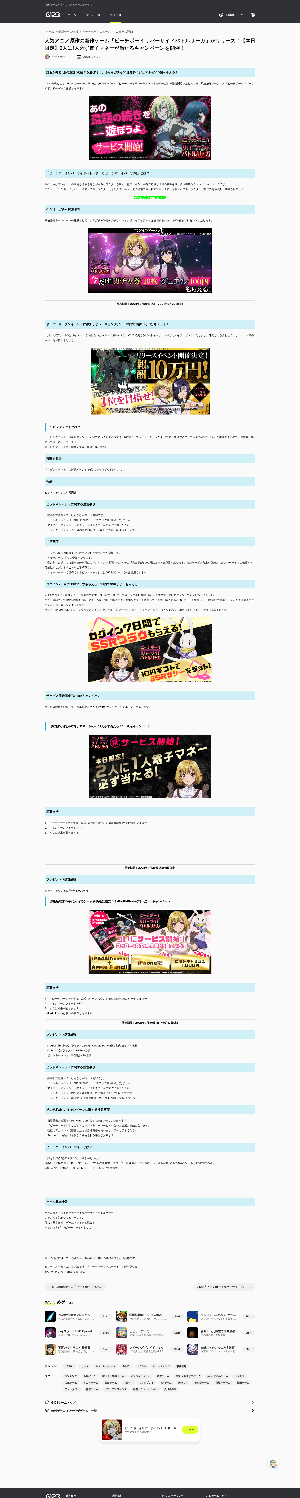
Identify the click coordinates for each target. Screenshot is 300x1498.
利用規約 (117, 1495)
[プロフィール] (252, 14)
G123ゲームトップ (216, 1495)
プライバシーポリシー (171, 1495)
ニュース (115, 15)
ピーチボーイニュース (96, 31)
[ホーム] (53, 14)
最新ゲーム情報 (68, 31)
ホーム (72, 15)
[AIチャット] (273, 1462)
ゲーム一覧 (93, 15)
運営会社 (71, 1495)
